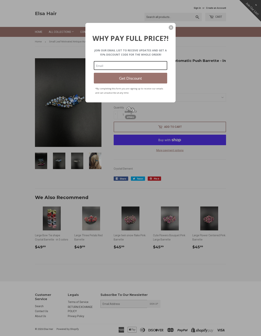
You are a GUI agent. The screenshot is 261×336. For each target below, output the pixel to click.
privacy (130, 117)
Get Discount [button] (130, 78)
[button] (171, 27)
